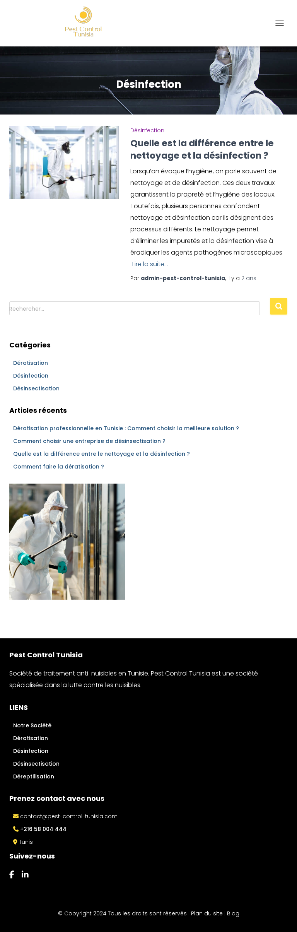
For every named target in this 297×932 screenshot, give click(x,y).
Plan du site (207, 913)
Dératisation (30, 363)
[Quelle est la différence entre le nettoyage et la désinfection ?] (64, 162)
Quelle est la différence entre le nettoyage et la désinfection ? (202, 149)
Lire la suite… (150, 264)
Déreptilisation (33, 776)
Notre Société (32, 725)
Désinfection (147, 130)
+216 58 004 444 (43, 829)
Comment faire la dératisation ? (58, 466)
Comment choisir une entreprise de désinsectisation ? (89, 441)
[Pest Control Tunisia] (64, 23)
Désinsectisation (36, 388)
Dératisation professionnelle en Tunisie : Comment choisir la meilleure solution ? (126, 428)
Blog (233, 913)
